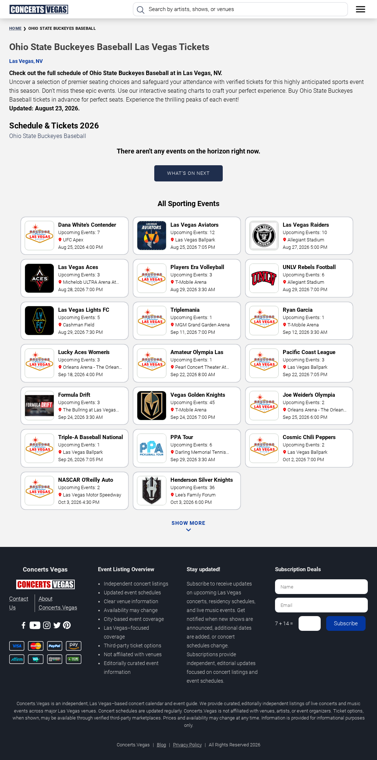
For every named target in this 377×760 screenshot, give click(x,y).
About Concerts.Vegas (58, 603)
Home (15, 28)
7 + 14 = (284, 623)
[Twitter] (57, 626)
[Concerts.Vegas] (45, 585)
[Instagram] (46, 626)
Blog (161, 744)
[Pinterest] (67, 626)
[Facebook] (24, 626)
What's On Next (188, 173)
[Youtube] (35, 626)
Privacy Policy (187, 744)
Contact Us (18, 603)
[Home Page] (38, 9)
